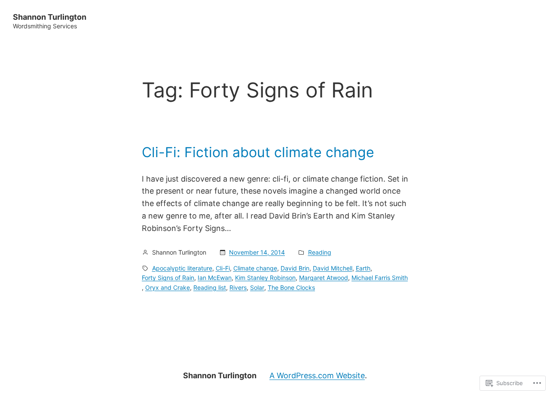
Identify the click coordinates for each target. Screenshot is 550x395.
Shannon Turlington (49, 16)
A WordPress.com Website (317, 375)
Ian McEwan (215, 277)
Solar (257, 287)
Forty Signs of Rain (168, 277)
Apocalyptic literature (182, 268)
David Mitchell (332, 268)
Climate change (255, 268)
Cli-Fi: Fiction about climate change (258, 152)
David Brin (295, 268)
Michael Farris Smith (379, 277)
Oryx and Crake (167, 287)
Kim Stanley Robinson (265, 277)
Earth (363, 268)
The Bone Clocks (291, 287)
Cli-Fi (223, 268)
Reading (319, 252)
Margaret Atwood (323, 277)
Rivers (238, 287)
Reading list (209, 287)
